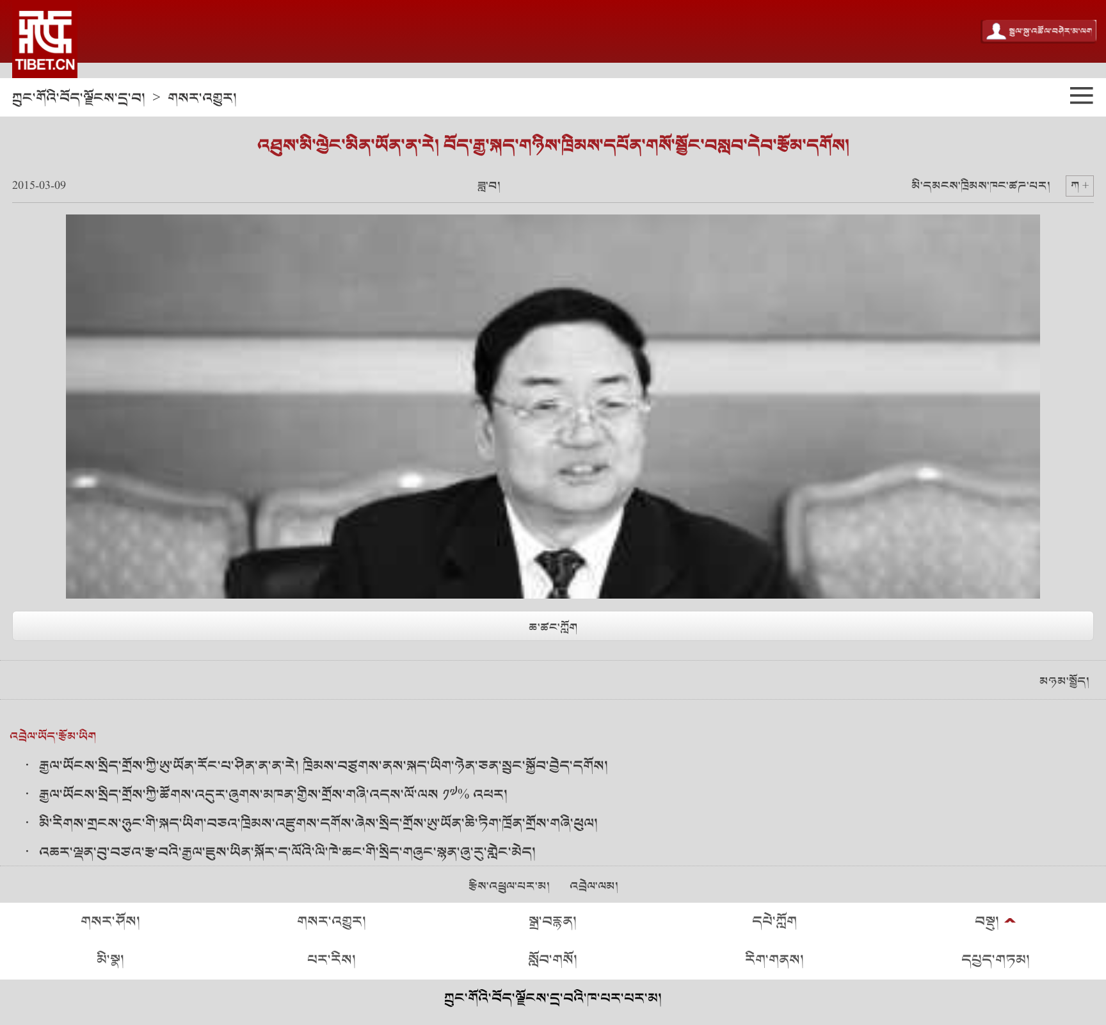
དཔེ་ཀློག (774, 921)
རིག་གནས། (774, 960)
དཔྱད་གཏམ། (995, 960)
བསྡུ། (987, 921)
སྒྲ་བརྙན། (553, 921)
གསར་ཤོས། (110, 921)
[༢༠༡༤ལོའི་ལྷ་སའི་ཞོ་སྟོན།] (44, 39)
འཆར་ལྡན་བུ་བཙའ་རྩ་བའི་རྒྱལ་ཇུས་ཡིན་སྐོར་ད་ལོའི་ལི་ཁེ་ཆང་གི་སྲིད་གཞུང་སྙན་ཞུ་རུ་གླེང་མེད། (287, 852)
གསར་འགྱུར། (202, 98)
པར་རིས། (331, 960)
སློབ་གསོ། (552, 960)
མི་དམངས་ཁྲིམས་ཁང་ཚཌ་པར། (980, 186)
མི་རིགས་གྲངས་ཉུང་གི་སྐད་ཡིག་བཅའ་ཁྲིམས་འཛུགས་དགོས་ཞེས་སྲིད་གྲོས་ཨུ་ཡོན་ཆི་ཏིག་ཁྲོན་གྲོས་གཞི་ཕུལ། (318, 823)
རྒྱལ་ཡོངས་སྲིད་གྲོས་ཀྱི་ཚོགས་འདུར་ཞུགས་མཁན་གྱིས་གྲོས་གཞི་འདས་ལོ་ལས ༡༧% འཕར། (273, 795)
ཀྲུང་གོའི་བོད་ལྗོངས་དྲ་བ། (78, 98)
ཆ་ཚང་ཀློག (553, 628)
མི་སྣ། (110, 960)
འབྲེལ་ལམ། (594, 886)
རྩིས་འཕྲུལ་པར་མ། (509, 886)
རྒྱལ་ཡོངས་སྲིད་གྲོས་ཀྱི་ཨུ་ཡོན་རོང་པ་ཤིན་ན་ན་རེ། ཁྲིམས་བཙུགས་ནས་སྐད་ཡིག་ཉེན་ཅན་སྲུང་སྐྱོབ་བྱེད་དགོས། (323, 766)
